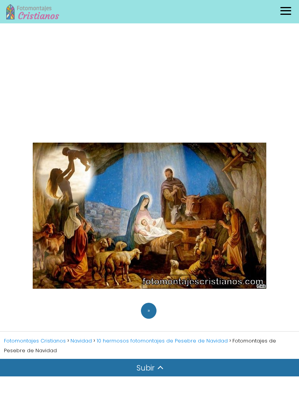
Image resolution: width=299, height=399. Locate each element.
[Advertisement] (149, 81)
